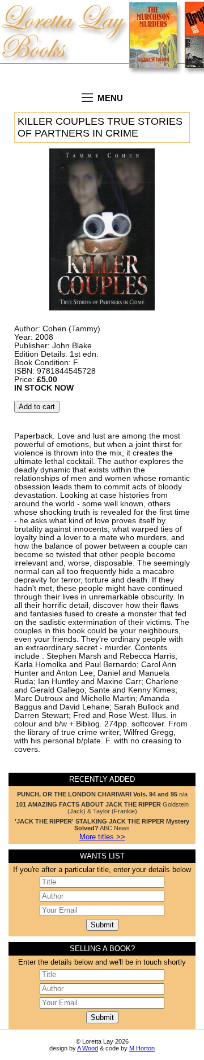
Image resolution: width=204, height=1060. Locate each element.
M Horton (142, 1048)
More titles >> (102, 837)
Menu (110, 98)
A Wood (87, 1048)
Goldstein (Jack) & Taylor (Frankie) (102, 807)
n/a (102, 794)
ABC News (102, 824)
